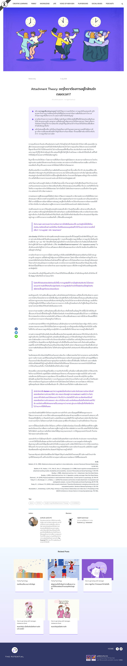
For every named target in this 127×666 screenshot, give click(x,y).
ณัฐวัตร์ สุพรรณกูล (70, 99)
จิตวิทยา (38, 503)
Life (54, 3)
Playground (83, 3)
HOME (111, 649)
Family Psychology (22, 581)
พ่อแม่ (31, 503)
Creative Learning (20, 3)
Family (33, 3)
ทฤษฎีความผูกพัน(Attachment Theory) (56, 503)
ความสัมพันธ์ (75, 503)
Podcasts (110, 3)
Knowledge (45, 3)
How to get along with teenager (94, 581)
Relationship (32, 79)
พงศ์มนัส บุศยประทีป (58, 99)
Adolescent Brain (22, 623)
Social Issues (97, 3)
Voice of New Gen (67, 3)
